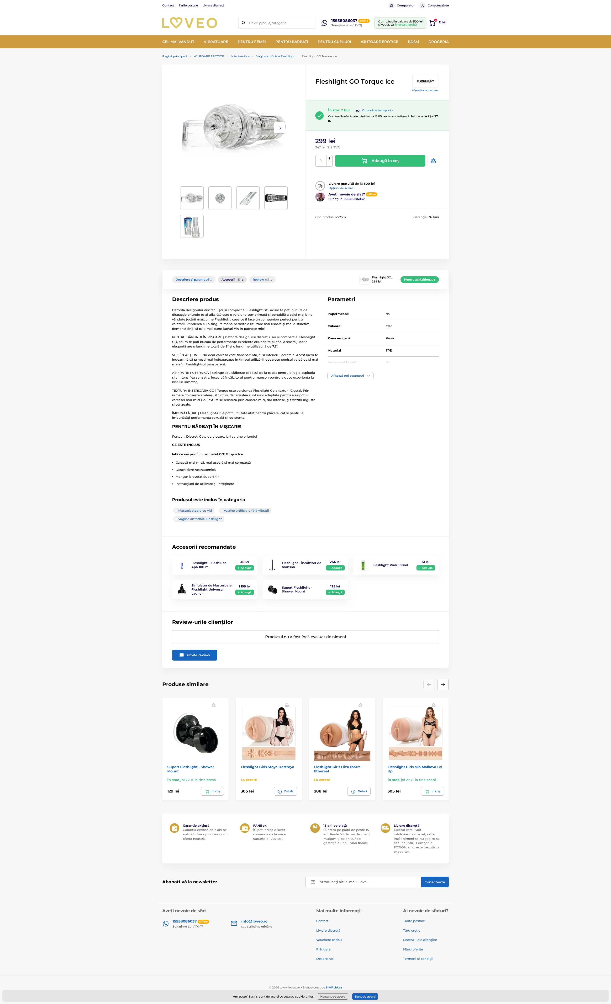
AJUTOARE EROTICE (209, 56)
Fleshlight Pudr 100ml (390, 565)
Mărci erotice (240, 56)
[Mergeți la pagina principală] (189, 23)
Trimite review (197, 655)
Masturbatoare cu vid (195, 510)
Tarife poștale (188, 5)
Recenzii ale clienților (420, 940)
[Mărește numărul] (329, 158)
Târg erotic (411, 930)
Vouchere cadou (329, 940)
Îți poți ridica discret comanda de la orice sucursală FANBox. (269, 834)
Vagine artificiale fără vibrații (246, 510)
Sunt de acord (365, 996)
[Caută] (243, 23)
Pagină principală (174, 56)
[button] (279, 128)
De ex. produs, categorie (267, 23)
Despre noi (325, 959)
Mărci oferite (413, 949)
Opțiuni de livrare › (342, 188)
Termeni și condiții (418, 959)
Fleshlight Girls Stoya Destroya (267, 767)
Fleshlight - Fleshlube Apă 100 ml (208, 565)
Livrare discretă (213, 5)
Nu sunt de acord (332, 996)
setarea (289, 996)
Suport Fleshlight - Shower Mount (297, 589)
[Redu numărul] (329, 164)
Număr (321, 161)
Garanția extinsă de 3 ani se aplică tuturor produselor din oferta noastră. (206, 834)
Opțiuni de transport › (377, 110)
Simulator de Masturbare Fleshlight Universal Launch (211, 589)
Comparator (406, 5)
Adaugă (246, 568)
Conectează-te (438, 5)
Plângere (323, 949)
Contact (168, 5)
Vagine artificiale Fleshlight (275, 56)
